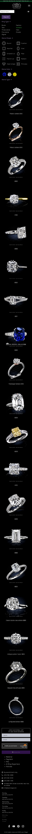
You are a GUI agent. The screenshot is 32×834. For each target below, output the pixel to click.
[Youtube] (13, 826)
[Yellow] (14, 74)
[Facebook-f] (9, 826)
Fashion (18, 25)
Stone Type (6, 79)
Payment (9, 759)
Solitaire (19, 27)
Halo (17, 30)
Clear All (6, 17)
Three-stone (6, 30)
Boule (4, 25)
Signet (4, 34)
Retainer (9, 757)
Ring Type (5, 21)
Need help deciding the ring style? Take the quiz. (16, 1)
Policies (9, 766)
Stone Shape (6, 38)
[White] (9, 74)
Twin (3, 27)
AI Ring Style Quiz (13, 764)
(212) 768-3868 (8, 775)
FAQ (7, 762)
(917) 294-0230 (8, 778)
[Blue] (4, 74)
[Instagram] (23, 826)
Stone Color (6, 69)
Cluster (18, 32)
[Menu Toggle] (28, 11)
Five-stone (5, 32)
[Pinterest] (18, 826)
